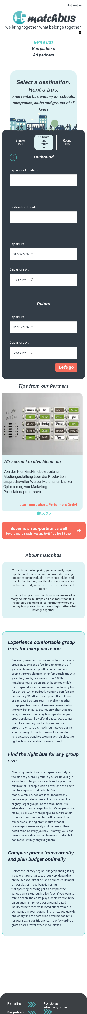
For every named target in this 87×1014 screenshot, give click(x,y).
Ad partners (43, 55)
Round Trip (67, 142)
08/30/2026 (21, 254)
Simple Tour (20, 142)
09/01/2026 (21, 327)
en (75, 5)
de (69, 5)
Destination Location (24, 207)
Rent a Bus (43, 42)
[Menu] (80, 32)
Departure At (19, 269)
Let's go (66, 367)
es (80, 5)
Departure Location (24, 170)
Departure (17, 244)
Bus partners (43, 48)
